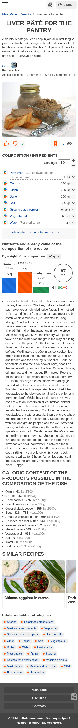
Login (67, 4)
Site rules (39, 698)
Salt (40, 641)
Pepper (26, 641)
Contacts (39, 706)
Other (10, 641)
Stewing (51, 653)
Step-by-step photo (57, 74)
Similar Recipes (12, 74)
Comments (34, 74)
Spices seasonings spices (23, 634)
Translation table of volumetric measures (31, 232)
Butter (10, 647)
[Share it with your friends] (74, 696)
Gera (5, 66)
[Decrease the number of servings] (73, 165)
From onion (37, 672)
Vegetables (51, 628)
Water (25, 647)
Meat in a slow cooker (43, 666)
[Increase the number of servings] (73, 160)
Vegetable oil (58, 641)
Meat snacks (15, 653)
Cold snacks (44, 647)
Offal (67, 666)
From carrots (14, 672)
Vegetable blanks (56, 659)
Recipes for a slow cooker (22, 659)
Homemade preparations (38, 622)
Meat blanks (14, 666)
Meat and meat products (21, 628)
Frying (34, 653)
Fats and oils (54, 634)
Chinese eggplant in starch (26, 598)
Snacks (11, 622)
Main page (39, 689)
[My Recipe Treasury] (50, 4)
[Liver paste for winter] (39, 109)
